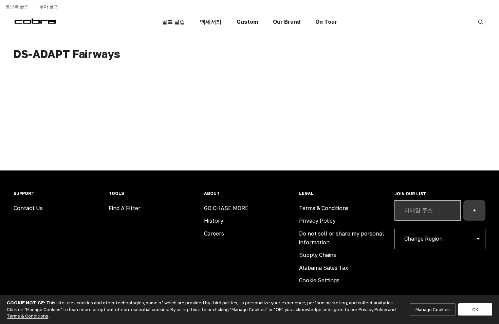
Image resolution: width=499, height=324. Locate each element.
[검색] (480, 22)
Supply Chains (317, 254)
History (213, 220)
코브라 (17, 6)
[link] (173, 22)
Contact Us (28, 208)
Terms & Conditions (324, 208)
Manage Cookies (432, 309)
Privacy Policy (317, 220)
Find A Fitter (125, 208)
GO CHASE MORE (226, 208)
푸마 (48, 6)
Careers (214, 233)
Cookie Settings (319, 280)
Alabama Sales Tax (323, 267)
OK (475, 309)
